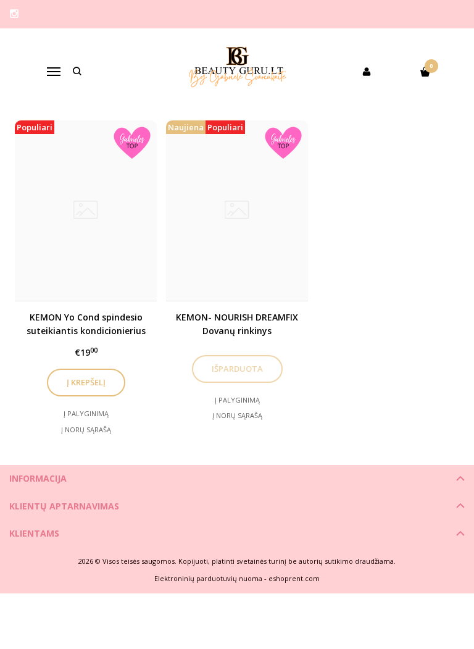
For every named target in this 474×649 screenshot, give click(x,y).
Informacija (38, 478)
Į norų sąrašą (86, 429)
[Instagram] (14, 13)
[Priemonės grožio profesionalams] (237, 72)
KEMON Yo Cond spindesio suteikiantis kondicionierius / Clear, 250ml (86, 324)
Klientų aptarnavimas (64, 506)
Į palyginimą (86, 413)
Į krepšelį (86, 382)
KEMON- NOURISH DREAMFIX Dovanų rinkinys (237, 324)
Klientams (34, 533)
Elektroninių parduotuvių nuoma (208, 578)
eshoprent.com (294, 578)
